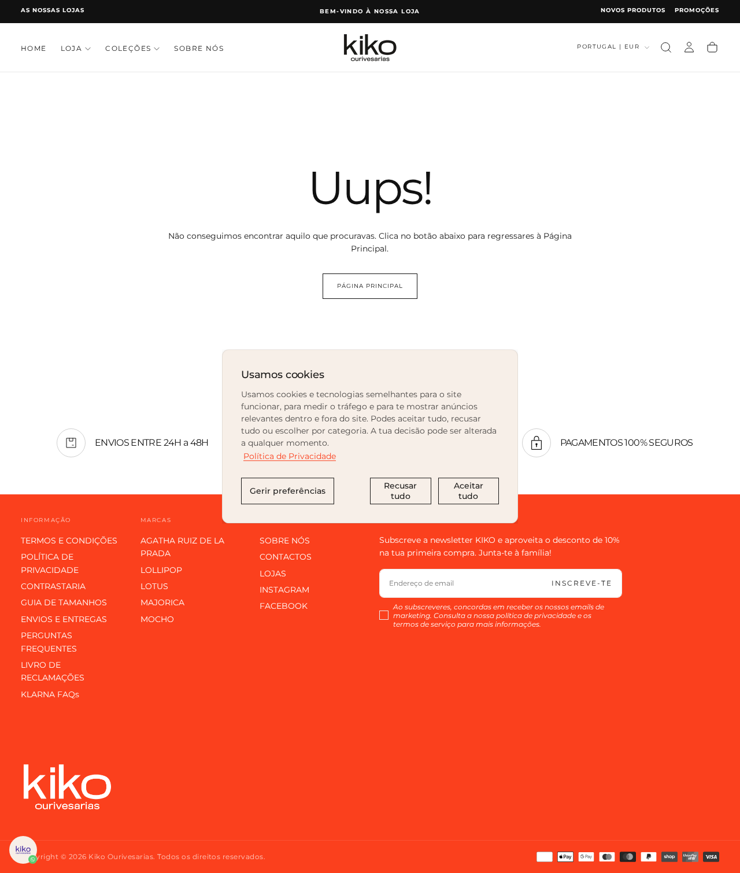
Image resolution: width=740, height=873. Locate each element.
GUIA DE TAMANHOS (64, 602)
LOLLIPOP (161, 570)
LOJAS (273, 573)
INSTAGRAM (284, 590)
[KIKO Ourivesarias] (67, 786)
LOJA (72, 48)
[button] (666, 47)
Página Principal (370, 286)
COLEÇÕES (128, 48)
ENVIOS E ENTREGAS (64, 619)
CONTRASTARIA (53, 586)
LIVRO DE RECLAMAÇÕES (52, 671)
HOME (34, 48)
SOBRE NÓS (199, 48)
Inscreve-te (582, 583)
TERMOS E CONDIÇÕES (69, 540)
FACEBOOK (284, 606)
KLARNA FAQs (50, 694)
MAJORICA (162, 602)
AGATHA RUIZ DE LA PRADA (182, 546)
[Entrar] (689, 47)
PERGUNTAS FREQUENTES (49, 641)
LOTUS (154, 586)
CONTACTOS (286, 557)
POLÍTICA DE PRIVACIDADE (50, 563)
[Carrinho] (712, 47)
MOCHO (157, 619)
